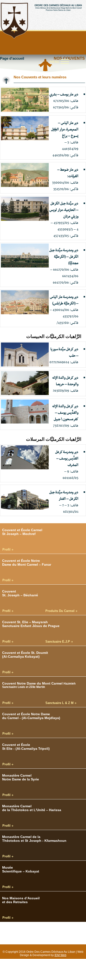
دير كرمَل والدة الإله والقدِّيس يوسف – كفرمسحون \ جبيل (65, 412)
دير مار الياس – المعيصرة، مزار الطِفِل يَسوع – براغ (64, 129)
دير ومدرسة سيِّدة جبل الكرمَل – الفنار (63, 495)
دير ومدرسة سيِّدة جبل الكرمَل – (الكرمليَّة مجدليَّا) (63, 256)
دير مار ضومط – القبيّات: (67, 173)
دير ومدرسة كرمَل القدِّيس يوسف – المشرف (66, 458)
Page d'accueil (12, 58)
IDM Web (60, 955)
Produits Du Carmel (60, 611)
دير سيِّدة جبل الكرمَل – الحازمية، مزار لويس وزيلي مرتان (63, 210)
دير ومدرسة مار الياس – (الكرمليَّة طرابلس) (64, 300)
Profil (6, 549)
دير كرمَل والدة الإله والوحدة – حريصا (65, 381)
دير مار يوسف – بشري (63, 94)
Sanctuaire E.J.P (58, 641)
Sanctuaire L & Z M (60, 703)
